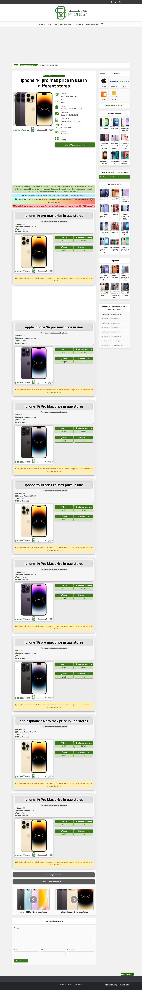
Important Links (127, 974)
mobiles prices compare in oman (111, 336)
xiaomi (103, 99)
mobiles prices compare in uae (29, 65)
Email (44, 949)
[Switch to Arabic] (101, 23)
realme (114, 99)
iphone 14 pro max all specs (75, 144)
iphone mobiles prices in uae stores (53, 76)
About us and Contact (66, 984)
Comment (18, 928)
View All (102, 73)
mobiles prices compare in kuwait (111, 332)
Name (17, 949)
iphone (103, 86)
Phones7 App (92, 24)
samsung (114, 86)
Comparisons (125, 984)
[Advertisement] (71, 44)
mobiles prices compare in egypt (111, 314)
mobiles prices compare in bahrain (112, 345)
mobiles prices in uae (54, 874)
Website (70, 949)
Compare (79, 24)
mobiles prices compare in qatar (111, 341)
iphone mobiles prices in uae (53, 881)
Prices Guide (65, 24)
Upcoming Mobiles (111, 984)
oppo (124, 86)
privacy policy (78, 984)
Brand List (52, 24)
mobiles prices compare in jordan (111, 327)
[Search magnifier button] (128, 177)
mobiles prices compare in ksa (110, 318)
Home (42, 24)
